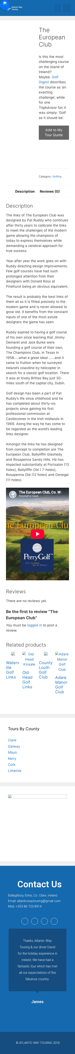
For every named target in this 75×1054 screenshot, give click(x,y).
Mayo (12, 752)
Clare (12, 740)
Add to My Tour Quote (54, 132)
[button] (58, 8)
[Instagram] (54, 921)
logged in (34, 625)
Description (25, 191)
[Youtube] (44, 921)
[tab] (25, 192)
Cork (11, 765)
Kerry (12, 759)
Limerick (14, 771)
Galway (14, 746)
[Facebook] (24, 921)
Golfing (56, 176)
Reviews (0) (50, 191)
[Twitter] (34, 921)
